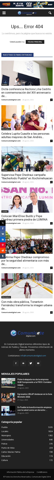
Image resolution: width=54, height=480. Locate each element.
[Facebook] (16, 363)
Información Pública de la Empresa (20, 472)
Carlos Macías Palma (10, 452)
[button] (50, 13)
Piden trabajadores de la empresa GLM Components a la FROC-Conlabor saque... (34, 382)
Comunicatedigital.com (10, 100)
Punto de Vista (7, 447)
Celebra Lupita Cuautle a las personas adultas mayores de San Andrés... (25, 135)
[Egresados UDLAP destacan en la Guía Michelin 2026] (8, 397)
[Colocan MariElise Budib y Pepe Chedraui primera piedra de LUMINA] (27, 200)
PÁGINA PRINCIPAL (35, 42)
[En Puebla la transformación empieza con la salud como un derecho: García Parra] (8, 411)
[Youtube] (38, 363)
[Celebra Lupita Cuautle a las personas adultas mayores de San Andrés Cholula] (27, 117)
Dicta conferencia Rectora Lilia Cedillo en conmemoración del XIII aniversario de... (26, 93)
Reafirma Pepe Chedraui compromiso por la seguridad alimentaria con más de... (25, 261)
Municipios (6, 129)
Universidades (7, 439)
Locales (4, 170)
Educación (6, 456)
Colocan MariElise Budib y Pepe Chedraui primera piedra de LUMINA (24, 217)
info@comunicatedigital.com (33, 355)
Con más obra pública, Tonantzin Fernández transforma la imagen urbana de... (26, 305)
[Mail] (23, 363)
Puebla (4, 84)
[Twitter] (31, 363)
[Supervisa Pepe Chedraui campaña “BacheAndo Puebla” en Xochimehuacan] (27, 158)
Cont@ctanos (42, 472)
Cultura (4, 460)
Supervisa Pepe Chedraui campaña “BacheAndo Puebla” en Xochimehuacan (26, 176)
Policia (4, 443)
